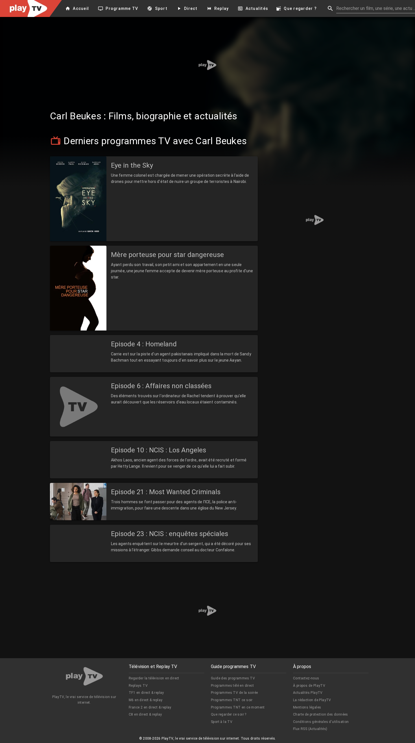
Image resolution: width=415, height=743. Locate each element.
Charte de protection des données (320, 714)
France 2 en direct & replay (150, 707)
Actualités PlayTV (308, 693)
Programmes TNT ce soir (232, 700)
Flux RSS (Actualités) (310, 729)
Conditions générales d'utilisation (321, 722)
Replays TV (138, 686)
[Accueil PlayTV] (84, 677)
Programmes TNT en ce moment (238, 707)
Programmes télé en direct (232, 686)
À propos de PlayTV (309, 686)
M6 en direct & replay (145, 700)
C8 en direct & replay (145, 714)
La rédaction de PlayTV (312, 700)
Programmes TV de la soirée (234, 693)
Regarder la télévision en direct (154, 678)
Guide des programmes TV (233, 678)
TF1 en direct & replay (146, 693)
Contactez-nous (306, 678)
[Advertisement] (207, 65)
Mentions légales (307, 707)
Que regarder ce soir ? (228, 714)
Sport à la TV (221, 722)
